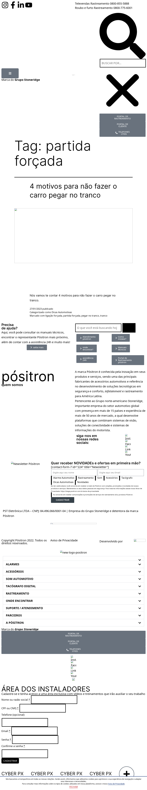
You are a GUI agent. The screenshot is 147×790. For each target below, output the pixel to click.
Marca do (20, 80)
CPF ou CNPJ (10, 708)
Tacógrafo (127, 477)
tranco (103, 315)
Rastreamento (86, 477)
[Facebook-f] (13, 5)
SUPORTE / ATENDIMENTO (24, 608)
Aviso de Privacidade (64, 540)
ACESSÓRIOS (15, 571)
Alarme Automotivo (63, 477)
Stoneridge (135, 401)
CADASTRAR (10, 760)
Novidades (83, 482)
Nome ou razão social (15, 699)
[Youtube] (28, 5)
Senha (6, 739)
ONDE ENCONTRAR (19, 601)
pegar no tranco (90, 315)
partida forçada (71, 315)
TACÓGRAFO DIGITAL (21, 586)
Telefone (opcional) (12, 714)
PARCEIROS (14, 615)
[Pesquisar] (129, 328)
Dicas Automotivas (62, 312)
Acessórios (112, 477)
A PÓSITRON (15, 623)
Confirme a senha (13, 746)
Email (5, 731)
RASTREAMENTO (17, 593)
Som (99, 477)
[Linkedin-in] (20, 5)
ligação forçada (53, 315)
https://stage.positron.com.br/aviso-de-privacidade (80, 491)
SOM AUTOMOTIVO (19, 579)
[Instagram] (5, 5)
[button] (122, 36)
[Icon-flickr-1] (36, 5)
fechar (73, 786)
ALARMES (12, 564)
